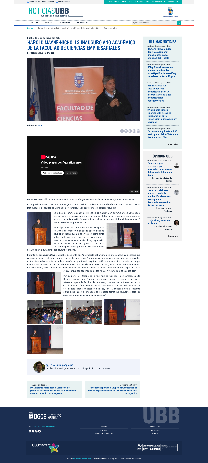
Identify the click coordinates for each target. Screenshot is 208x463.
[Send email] (135, 131)
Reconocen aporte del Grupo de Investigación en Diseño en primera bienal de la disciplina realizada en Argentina (112, 391)
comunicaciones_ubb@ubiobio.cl (44, 426)
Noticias (48, 22)
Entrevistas (82, 22)
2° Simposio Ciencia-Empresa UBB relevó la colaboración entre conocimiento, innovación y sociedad (162, 116)
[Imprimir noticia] (138, 131)
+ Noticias (173, 144)
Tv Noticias (104, 430)
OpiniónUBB (64, 22)
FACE (40, 125)
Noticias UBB (155, 427)
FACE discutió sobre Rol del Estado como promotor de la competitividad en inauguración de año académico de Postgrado (53, 391)
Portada (34, 22)
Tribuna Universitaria (104, 434)
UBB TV (155, 434)
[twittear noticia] (126, 131)
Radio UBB (155, 430)
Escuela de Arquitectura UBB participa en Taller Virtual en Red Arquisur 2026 (162, 134)
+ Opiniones (172, 236)
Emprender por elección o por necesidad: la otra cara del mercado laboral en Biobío (159, 169)
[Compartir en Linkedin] (130, 131)
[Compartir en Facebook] (122, 131)
